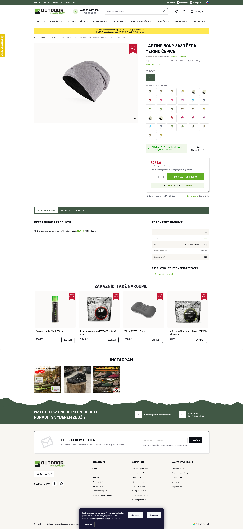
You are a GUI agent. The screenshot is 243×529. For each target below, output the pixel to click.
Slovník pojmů (70, 2)
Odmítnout (135, 515)
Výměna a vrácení (139, 481)
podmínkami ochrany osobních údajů (175, 445)
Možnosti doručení (198, 150)
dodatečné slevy (111, 29)
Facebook (184, 2)
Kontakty (46, 2)
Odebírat (195, 440)
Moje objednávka (139, 499)
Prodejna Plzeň (46, 474)
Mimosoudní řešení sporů (142, 495)
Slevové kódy (97, 486)
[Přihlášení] (184, 11)
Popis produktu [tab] (46, 210)
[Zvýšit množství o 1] (163, 176)
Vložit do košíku (187, 176)
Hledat (164, 11)
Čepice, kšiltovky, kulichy (164, 273)
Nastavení (88, 524)
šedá (205, 238)
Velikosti (37, 2)
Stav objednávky (138, 486)
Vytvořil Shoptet (202, 524)
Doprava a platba (139, 472)
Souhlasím (154, 515)
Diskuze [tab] (80, 210)
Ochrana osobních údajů (102, 495)
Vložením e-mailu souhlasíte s (165, 445)
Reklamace (136, 477)
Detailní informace (153, 64)
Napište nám (57, 2)
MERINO (187, 61)
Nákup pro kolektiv (139, 490)
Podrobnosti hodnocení (178, 57)
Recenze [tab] (65, 210)
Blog (94, 472)
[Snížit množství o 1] (153, 176)
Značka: (192, 196)
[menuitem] (40, 21)
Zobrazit (68, 340)
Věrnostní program (99, 490)
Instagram (197, 2)
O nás (94, 468)
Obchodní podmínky (140, 468)
